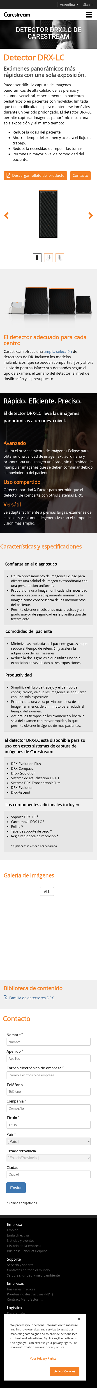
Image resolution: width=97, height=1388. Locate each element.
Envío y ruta (16, 1313)
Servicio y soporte (20, 1265)
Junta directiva (18, 1235)
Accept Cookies (64, 1371)
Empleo (12, 1230)
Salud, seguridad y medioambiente (33, 1275)
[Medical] (17, 14)
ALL (47, 891)
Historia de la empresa (24, 1246)
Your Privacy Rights (43, 1358)
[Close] (79, 1319)
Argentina (67, 4)
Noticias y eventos (20, 1240)
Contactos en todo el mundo (28, 1270)
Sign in (88, 4)
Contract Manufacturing (25, 1299)
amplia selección (58, 351)
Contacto (80, 175)
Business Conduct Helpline (27, 1251)
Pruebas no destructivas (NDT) (30, 1294)
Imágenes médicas (21, 1289)
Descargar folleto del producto (38, 175)
